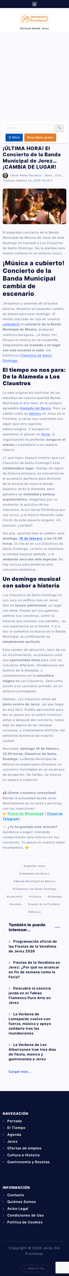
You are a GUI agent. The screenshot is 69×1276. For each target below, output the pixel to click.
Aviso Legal (17, 1209)
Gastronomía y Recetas (28, 1162)
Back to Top (36, 1268)
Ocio (58, 175)
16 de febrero (30, 538)
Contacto (15, 1195)
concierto (15, 896)
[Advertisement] (34, 76)
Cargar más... (20, 1071)
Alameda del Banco (35, 408)
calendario (11, 324)
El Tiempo (16, 1128)
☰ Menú (14, 137)
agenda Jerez (35, 865)
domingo (56, 896)
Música (35, 911)
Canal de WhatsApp (25, 813)
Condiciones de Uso (25, 1215)
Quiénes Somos (21, 1202)
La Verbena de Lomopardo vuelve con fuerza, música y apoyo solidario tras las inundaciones (30, 1023)
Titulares (9, 180)
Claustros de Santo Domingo (35, 888)
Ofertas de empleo (24, 1148)
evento (17, 904)
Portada (14, 1121)
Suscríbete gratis (40, 137)
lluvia (45, 434)
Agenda (14, 1135)
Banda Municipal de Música (35, 881)
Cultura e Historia (23, 1155)
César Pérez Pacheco (25, 175)
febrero (35, 413)
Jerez (48, 175)
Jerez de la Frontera (44, 904)
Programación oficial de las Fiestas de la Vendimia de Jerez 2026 (33, 946)
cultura (36, 896)
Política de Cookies (25, 1222)
